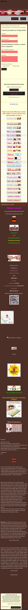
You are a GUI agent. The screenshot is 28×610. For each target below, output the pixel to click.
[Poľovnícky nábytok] (14, 124)
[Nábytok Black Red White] (14, 170)
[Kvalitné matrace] (14, 163)
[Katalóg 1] (14, 230)
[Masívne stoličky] (14, 174)
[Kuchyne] (14, 140)
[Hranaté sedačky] (14, 178)
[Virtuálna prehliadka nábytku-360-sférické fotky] (14, 390)
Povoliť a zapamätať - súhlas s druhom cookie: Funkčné (14, 93)
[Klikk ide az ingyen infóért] (14, 432)
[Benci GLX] (14, 261)
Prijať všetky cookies (16, 607)
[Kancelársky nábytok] (14, 166)
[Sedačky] (14, 337)
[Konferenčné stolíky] (14, 193)
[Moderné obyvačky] (14, 132)
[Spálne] (14, 143)
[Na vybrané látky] (14, 376)
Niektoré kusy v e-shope (7, 204)
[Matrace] (14, 155)
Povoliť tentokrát (14, 89)
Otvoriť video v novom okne (14, 97)
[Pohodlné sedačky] (14, 15)
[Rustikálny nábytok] (14, 119)
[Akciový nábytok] (14, 201)
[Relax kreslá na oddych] (14, 189)
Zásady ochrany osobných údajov (14, 603)
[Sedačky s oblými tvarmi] (14, 182)
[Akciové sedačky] (14, 197)
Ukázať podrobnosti (5, 606)
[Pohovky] (14, 151)
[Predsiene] (14, 128)
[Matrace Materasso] (14, 417)
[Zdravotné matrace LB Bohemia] (14, 159)
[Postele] (14, 147)
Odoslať (4, 69)
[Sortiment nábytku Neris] (14, 136)
